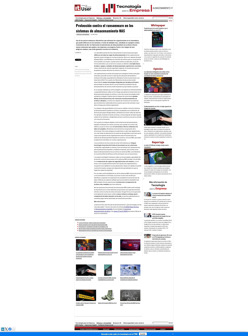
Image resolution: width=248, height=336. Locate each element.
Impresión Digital (90, 20)
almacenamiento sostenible (103, 209)
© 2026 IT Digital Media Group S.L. (89, 329)
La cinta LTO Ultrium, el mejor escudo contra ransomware (92, 223)
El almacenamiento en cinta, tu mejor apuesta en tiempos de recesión (157, 107)
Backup (87, 69)
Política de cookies (119, 329)
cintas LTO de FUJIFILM (120, 211)
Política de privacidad (150, 329)
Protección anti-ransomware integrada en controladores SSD (93, 227)
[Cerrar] (173, 334)
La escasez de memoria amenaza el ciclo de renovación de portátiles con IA (162, 195)
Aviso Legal (106, 329)
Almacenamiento (79, 69)
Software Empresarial (105, 20)
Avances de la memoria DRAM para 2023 (107, 303)
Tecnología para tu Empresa (85, 18)
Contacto (162, 329)
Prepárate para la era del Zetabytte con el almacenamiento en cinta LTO (155, 29)
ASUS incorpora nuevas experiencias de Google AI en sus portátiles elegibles (161, 216)
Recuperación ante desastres (83, 71)
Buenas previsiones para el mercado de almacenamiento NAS (93, 225)
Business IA (117, 18)
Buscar (171, 18)
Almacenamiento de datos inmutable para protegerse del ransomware (95, 230)
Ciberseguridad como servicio (133, 18)
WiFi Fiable (79, 20)
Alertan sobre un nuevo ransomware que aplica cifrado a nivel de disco (95, 228)
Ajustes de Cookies (134, 329)
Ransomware (81, 73)
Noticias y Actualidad (104, 18)
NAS (76, 73)
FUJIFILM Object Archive (131, 207)
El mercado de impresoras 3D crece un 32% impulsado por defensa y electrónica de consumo (162, 237)
